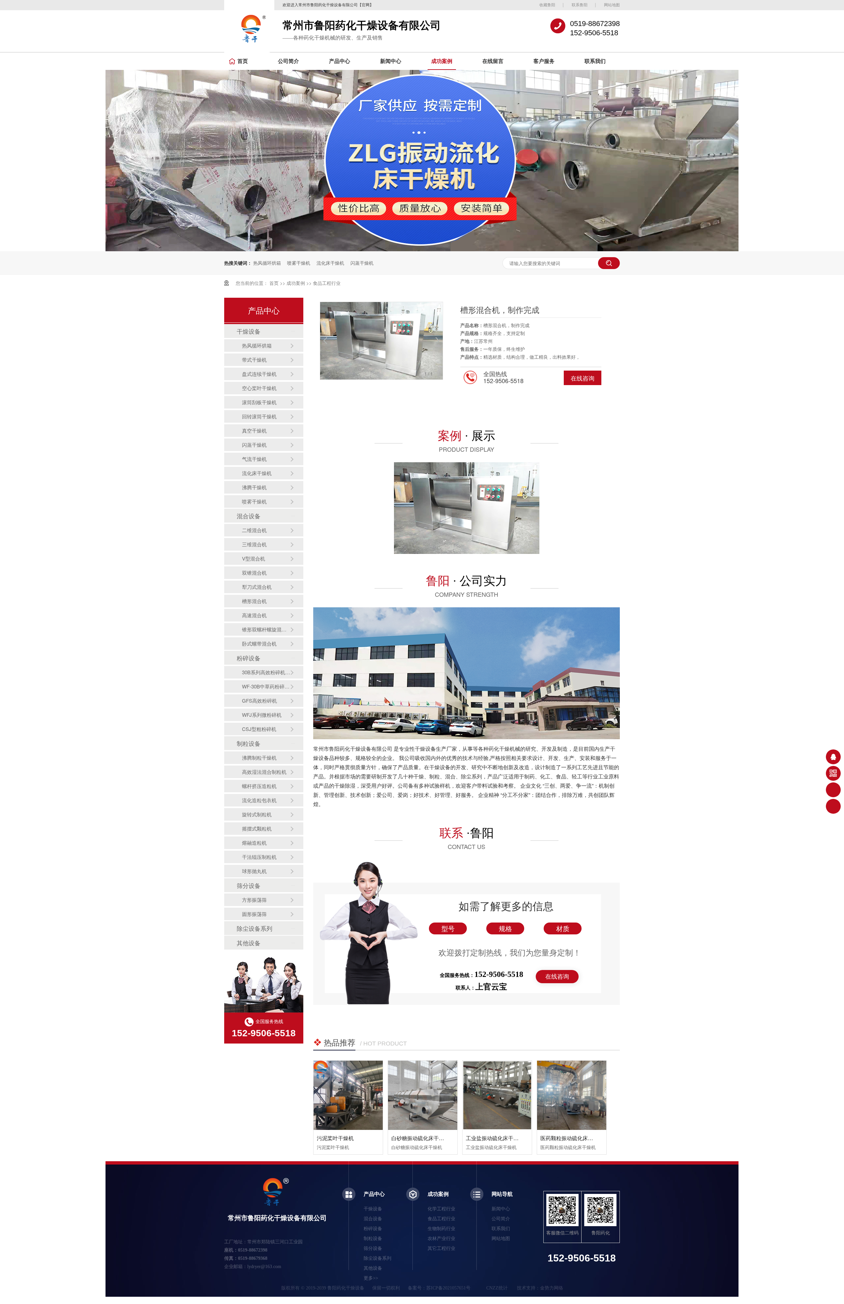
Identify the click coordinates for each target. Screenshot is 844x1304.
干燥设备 (248, 331)
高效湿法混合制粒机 (264, 771)
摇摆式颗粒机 (257, 828)
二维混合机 (254, 530)
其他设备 (248, 942)
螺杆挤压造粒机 (259, 785)
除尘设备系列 (254, 928)
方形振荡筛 (254, 899)
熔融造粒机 (254, 842)
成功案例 (441, 61)
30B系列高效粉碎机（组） (266, 672)
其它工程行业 (441, 1248)
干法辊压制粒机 (259, 856)
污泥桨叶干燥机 (335, 1138)
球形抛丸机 (254, 870)
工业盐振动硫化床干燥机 (495, 1138)
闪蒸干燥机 (362, 262)
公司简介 (288, 61)
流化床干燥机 (330, 262)
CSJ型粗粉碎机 (259, 728)
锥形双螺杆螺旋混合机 (266, 629)
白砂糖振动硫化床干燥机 (420, 1138)
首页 (242, 61)
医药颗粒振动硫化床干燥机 (572, 1138)
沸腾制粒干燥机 (259, 757)
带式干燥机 (254, 359)
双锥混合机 (254, 572)
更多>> (371, 1278)
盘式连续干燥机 (259, 373)
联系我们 (595, 61)
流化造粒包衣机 (259, 800)
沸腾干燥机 (254, 487)
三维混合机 (254, 544)
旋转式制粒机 (257, 814)
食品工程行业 (327, 283)
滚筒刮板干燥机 (259, 402)
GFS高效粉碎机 (259, 700)
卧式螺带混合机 (259, 643)
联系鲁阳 (580, 5)
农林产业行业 (441, 1238)
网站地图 (612, 5)
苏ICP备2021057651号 (448, 1288)
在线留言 (492, 61)
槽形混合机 (254, 600)
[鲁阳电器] (249, 29)
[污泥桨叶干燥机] (348, 1095)
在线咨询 (582, 378)
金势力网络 (551, 1288)
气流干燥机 (254, 458)
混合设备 (248, 515)
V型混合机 (253, 558)
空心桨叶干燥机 (259, 387)
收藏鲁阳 (547, 5)
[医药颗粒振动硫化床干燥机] (571, 1095)
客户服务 (544, 61)
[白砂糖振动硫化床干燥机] (422, 1095)
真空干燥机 (254, 430)
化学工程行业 (441, 1208)
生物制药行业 (441, 1228)
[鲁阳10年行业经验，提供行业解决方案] (422, 249)
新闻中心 (390, 61)
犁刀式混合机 (257, 586)
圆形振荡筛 (254, 913)
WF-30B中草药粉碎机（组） (266, 686)
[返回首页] (833, 806)
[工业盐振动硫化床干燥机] (497, 1095)
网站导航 (502, 1194)
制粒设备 (248, 743)
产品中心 (339, 61)
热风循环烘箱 (267, 262)
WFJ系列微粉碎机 (262, 714)
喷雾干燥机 (298, 262)
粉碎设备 (248, 657)
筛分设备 (248, 885)
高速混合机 (254, 615)
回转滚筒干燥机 (259, 416)
